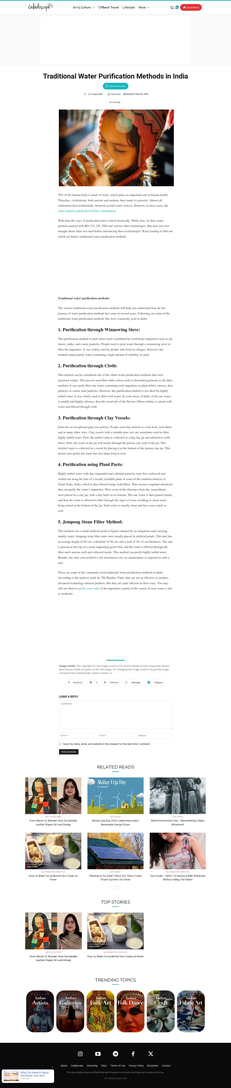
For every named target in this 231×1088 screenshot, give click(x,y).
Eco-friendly (114, 102)
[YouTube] (97, 1054)
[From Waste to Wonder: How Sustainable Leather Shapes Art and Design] (53, 795)
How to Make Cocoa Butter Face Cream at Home (53, 878)
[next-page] (118, 887)
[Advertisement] (115, 40)
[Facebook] (133, 1054)
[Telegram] (115, 1054)
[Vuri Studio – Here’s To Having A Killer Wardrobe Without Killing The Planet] (178, 851)
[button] (172, 7)
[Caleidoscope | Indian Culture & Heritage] (42, 7)
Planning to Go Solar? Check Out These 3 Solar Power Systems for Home (115, 878)
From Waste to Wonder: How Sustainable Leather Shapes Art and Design (53, 823)
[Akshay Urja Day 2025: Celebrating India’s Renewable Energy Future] (115, 795)
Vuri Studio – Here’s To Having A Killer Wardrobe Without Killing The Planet (177, 878)
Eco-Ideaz (115, 816)
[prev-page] (112, 887)
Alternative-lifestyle (53, 872)
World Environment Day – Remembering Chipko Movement (178, 823)
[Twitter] (151, 1054)
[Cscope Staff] (85, 94)
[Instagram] (80, 1054)
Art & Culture (53, 816)
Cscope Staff (96, 94)
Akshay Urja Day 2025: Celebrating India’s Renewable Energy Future (115, 823)
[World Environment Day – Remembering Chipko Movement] (178, 795)
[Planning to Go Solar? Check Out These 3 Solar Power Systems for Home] (115, 851)
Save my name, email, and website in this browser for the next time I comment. (106, 743)
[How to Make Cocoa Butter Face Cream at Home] (53, 851)
